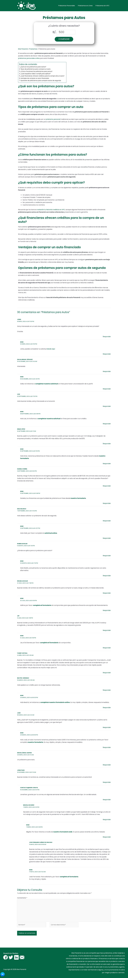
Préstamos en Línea (85, 6)
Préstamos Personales (66, 6)
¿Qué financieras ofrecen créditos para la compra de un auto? (42, 76)
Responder (107, 336)
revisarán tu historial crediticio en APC (51, 210)
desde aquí (51, 349)
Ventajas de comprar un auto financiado (35, 78)
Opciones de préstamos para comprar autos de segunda (41, 81)
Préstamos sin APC (102, 6)
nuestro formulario (78, 498)
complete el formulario (42, 605)
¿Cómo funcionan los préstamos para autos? (36, 71)
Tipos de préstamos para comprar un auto (36, 69)
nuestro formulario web (62, 832)
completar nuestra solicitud (46, 384)
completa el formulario (69, 877)
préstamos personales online (29, 58)
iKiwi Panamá (23, 49)
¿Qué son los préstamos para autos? (33, 67)
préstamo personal (53, 119)
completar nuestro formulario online (55, 702)
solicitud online (51, 533)
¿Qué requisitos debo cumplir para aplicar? (36, 74)
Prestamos (33, 49)
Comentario (22, 898)
